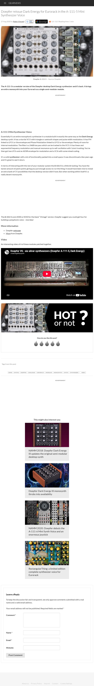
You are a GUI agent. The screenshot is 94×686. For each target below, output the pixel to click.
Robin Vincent (18, 21)
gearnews (15, 3)
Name (9, 632)
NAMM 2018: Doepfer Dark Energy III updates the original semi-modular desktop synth (48, 453)
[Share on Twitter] (88, 364)
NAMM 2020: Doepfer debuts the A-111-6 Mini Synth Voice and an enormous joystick (47, 531)
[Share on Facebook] (79, 364)
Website (10, 648)
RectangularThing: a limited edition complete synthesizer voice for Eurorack (47, 571)
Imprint (47, 683)
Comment (11, 615)
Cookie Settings (66, 683)
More (8, 233)
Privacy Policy (36, 683)
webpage (17, 230)
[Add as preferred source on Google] (41, 22)
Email (9, 640)
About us (25, 683)
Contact (55, 683)
